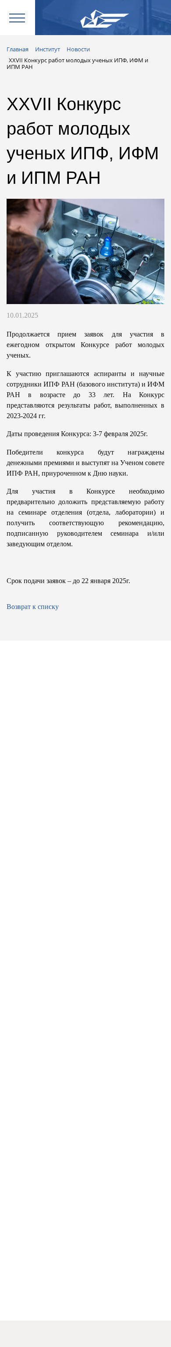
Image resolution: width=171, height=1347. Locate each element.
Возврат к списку (33, 606)
